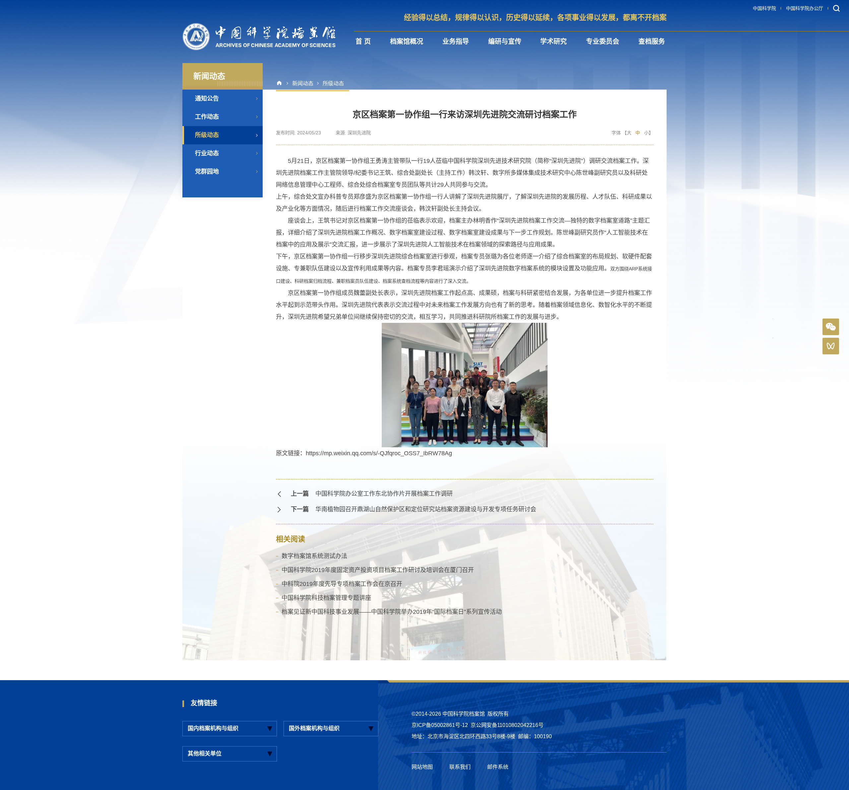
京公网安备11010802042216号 (507, 725)
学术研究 (553, 41)
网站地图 (422, 767)
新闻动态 (302, 83)
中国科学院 (764, 8)
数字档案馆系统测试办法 (314, 556)
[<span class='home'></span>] (282, 83)
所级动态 (207, 135)
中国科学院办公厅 (804, 8)
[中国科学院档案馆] (259, 36)
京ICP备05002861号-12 (440, 725)
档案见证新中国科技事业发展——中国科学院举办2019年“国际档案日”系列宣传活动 (392, 612)
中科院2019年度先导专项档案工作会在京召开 (342, 584)
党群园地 (207, 171)
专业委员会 (602, 41)
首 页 (363, 41)
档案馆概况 (406, 41)
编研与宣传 (504, 41)
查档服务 (651, 41)
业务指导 (455, 41)
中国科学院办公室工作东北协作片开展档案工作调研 (384, 493)
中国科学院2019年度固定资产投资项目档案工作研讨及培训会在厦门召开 (378, 570)
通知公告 (207, 98)
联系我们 (460, 767)
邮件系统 (497, 767)
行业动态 (207, 153)
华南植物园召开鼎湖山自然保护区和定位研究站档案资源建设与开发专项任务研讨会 (425, 509)
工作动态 (207, 116)
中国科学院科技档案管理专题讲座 (326, 598)
